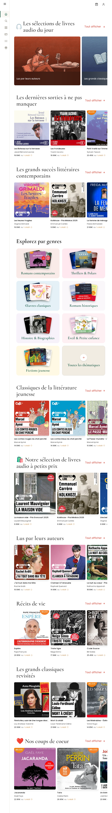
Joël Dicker (105, 796)
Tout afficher (93, 26)
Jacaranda (19, 792)
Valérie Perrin (62, 796)
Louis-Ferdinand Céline (61, 724)
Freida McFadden (95, 224)
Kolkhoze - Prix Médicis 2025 (64, 220)
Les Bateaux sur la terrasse (27, 148)
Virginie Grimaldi (21, 224)
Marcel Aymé (20, 442)
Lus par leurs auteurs (28, 78)
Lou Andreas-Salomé (23, 724)
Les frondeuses (58, 148)
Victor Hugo (92, 724)
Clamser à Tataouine (61, 582)
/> (47, 54)
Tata (59, 792)
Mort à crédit (57, 720)
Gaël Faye (18, 796)
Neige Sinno (56, 652)
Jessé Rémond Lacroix (24, 152)
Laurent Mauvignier (22, 521)
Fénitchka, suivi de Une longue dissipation (31, 720)
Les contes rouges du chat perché (30, 438)
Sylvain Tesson (93, 152)
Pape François (20, 652)
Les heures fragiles (23, 220)
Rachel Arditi (19, 586)
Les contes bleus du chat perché (66, 438)
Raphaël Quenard (58, 586)
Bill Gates (91, 652)
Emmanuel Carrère (59, 224)
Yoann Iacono (57, 152)
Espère (17, 648)
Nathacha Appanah (96, 586)
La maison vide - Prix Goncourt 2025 (31, 517)
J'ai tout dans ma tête (25, 582)
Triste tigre (56, 648)
